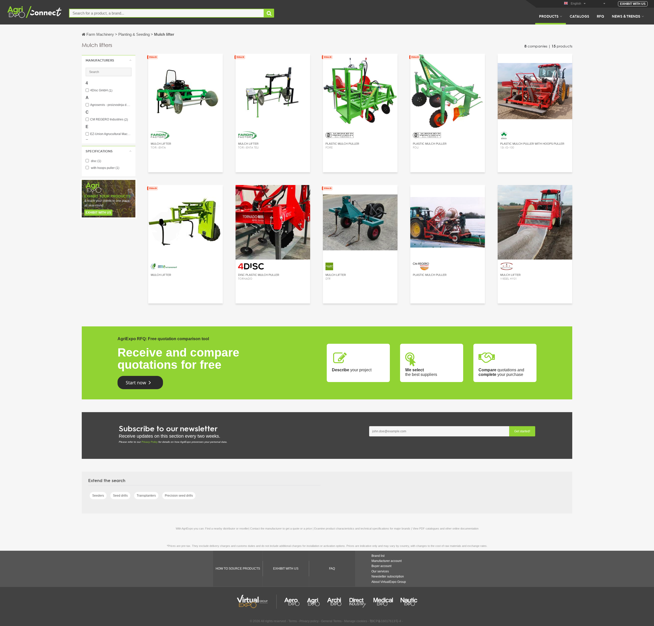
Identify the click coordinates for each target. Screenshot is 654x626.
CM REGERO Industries (109, 119)
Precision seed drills (179, 495)
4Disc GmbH (101, 90)
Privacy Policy (150, 441)
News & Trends (626, 16)
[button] (109, 60)
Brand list (377, 556)
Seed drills (120, 495)
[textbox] (166, 13)
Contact (273, 193)
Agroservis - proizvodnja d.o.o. (111, 105)
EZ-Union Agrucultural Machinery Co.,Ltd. (111, 134)
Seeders (98, 495)
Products (548, 16)
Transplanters (146, 495)
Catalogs (579, 16)
